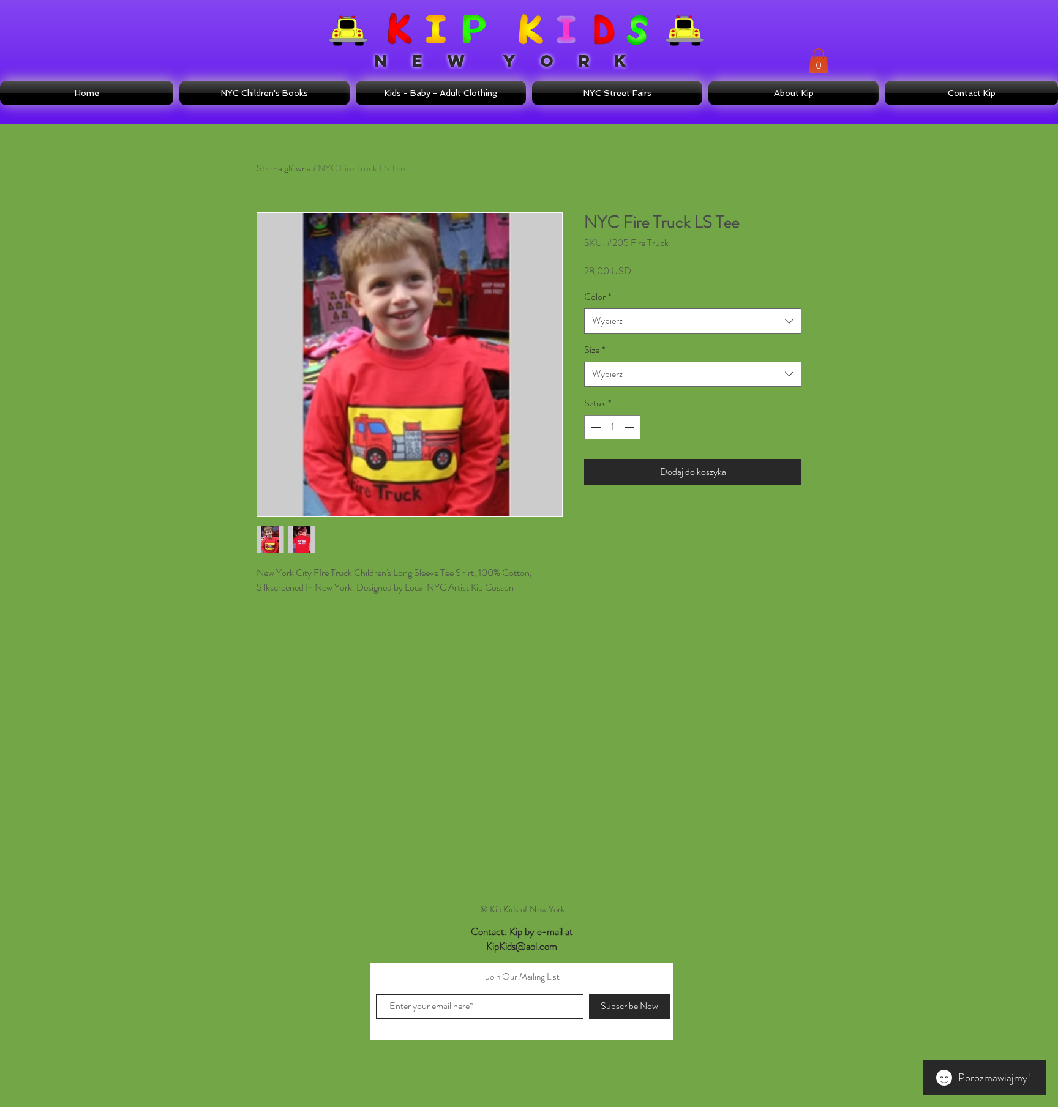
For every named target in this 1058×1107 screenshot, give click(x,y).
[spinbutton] (612, 427)
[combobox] (692, 320)
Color (597, 297)
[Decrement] (594, 427)
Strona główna (284, 168)
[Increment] (630, 427)
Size (594, 350)
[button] (818, 60)
